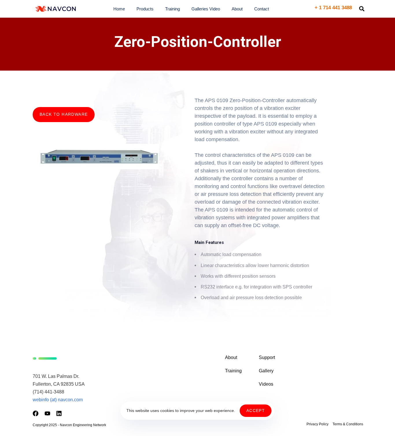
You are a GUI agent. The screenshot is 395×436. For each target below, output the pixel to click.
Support (267, 357)
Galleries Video (205, 8)
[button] (361, 8)
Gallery (266, 370)
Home (119, 8)
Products (145, 8)
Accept (255, 410)
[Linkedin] (59, 413)
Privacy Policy (317, 424)
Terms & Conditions (348, 424)
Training (172, 8)
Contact (261, 8)
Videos (266, 384)
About (237, 8)
